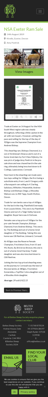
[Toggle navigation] (40, 11)
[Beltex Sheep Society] (11, 11)
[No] (44, 386)
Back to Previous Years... (17, 290)
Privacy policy (28, 392)
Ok (14, 392)
